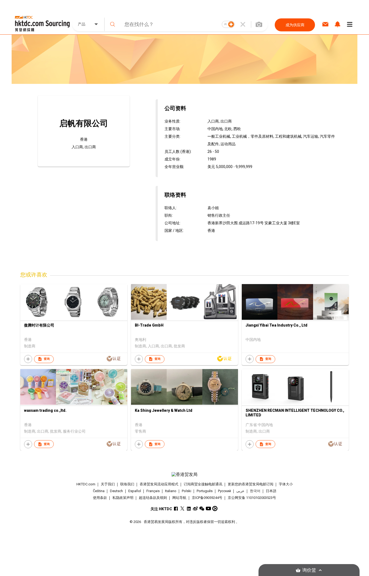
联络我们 (127, 484)
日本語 (271, 491)
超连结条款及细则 (153, 498)
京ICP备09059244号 (207, 498)
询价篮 (309, 570)
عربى (240, 491)
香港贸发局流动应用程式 (159, 484)
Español (134, 491)
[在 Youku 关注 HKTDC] (214, 508)
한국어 (255, 491)
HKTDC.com (85, 484)
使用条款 (100, 498)
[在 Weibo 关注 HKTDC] (195, 508)
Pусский (224, 491)
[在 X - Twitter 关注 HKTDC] (182, 508)
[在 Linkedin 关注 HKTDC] (189, 508)
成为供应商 (295, 25)
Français (153, 491)
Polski (186, 491)
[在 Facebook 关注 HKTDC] (176, 508)
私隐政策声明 (122, 498)
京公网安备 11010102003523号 (252, 498)
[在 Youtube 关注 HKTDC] (208, 508)
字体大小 (286, 484)
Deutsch (116, 491)
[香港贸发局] (184, 474)
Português (205, 491)
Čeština (99, 491)
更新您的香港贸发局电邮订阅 (250, 484)
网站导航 (179, 498)
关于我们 (108, 484)
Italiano (170, 491)
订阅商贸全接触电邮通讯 (203, 484)
